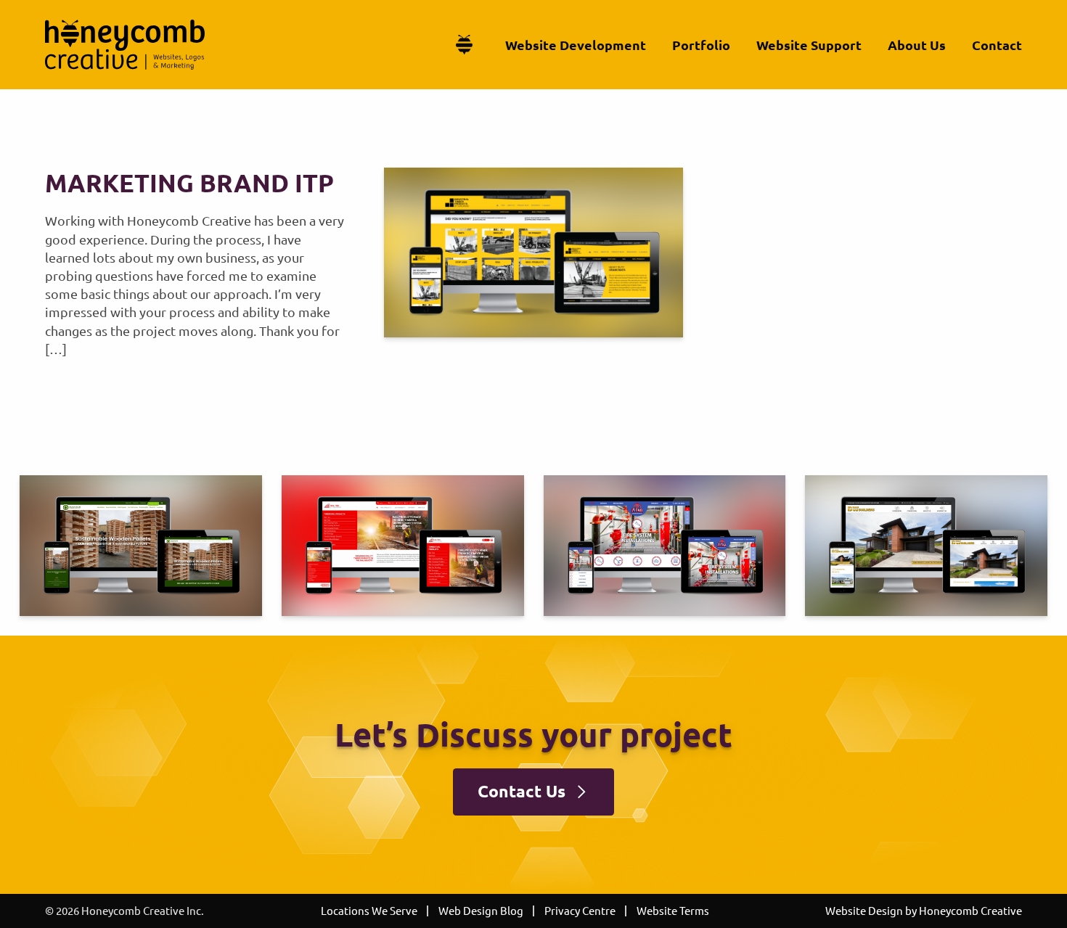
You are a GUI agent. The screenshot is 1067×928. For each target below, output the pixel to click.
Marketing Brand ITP (189, 182)
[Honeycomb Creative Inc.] (125, 45)
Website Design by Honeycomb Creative (923, 910)
